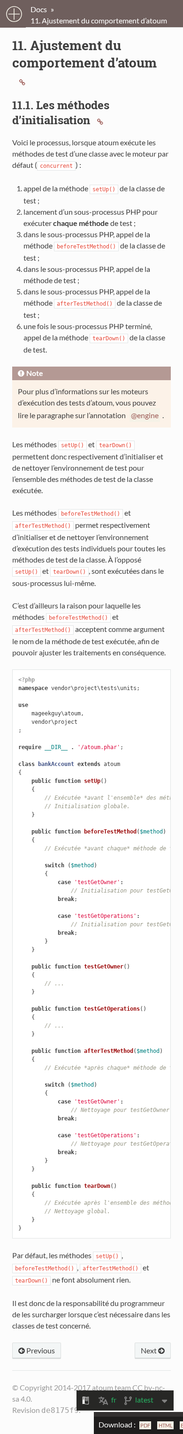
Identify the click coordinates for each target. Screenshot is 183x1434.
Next (149, 1350)
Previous (40, 1350)
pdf (145, 1425)
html (166, 1425)
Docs (38, 9)
